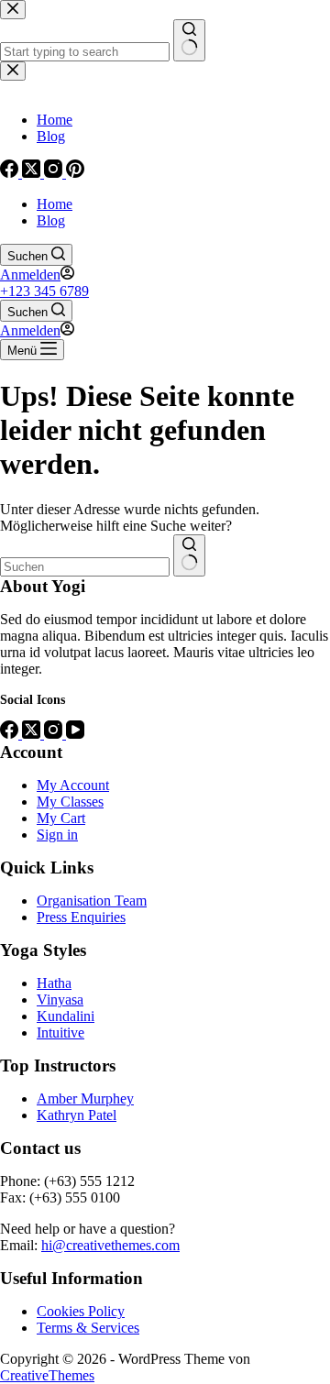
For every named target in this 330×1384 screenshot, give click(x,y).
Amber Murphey (85, 1098)
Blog (51, 220)
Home (54, 204)
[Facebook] (11, 733)
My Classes (70, 801)
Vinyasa (60, 999)
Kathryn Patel (76, 1115)
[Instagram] (55, 733)
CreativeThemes (47, 1375)
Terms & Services (88, 1327)
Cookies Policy (81, 1311)
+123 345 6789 (44, 291)
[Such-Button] (189, 555)
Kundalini (65, 1016)
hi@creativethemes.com (110, 1245)
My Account (73, 785)
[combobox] (85, 567)
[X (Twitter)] (33, 733)
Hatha (54, 983)
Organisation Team (92, 900)
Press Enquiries (81, 917)
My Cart (61, 818)
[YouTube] (75, 733)
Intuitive (60, 1032)
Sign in (57, 834)
